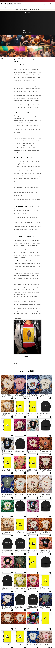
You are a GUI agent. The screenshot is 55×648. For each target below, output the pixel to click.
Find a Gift (6, 5)
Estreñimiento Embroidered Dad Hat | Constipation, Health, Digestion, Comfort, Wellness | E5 (20, 514)
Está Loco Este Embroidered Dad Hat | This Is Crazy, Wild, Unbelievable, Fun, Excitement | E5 (20, 608)
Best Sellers (11, 5)
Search (46, 5)
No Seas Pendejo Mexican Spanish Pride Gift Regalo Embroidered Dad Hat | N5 (44, 514)
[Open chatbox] (0, 647)
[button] (27, 10)
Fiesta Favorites (23, 5)
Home (2, 5)
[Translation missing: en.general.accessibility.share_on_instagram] (7, 60)
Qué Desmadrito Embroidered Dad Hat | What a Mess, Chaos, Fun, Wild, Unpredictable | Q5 (45, 570)
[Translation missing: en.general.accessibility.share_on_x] (3, 60)
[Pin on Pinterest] (8, 60)
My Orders (50, 5)
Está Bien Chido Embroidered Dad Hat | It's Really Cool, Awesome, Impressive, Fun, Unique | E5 (45, 433)
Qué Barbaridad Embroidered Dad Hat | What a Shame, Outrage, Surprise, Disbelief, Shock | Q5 (20, 551)
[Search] (43, 4)
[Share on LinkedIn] (5, 60)
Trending (42, 5)
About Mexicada (37, 5)
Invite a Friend (3, 7)
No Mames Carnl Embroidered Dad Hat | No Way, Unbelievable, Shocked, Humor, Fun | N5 (7, 588)
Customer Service (17, 5)
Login (50, 3)
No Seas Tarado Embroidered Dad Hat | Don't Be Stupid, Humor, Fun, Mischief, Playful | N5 (45, 414)
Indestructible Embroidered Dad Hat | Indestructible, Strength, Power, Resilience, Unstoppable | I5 (20, 452)
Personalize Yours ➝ (27, 32)
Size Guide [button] (11, 396)
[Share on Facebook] (2, 60)
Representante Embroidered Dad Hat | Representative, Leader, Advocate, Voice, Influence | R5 (32, 607)
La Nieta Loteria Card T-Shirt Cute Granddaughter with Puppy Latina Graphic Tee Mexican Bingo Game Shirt (45, 551)
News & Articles (30, 5)
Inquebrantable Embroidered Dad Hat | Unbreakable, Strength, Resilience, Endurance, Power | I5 (7, 551)
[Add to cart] (12, 398)
